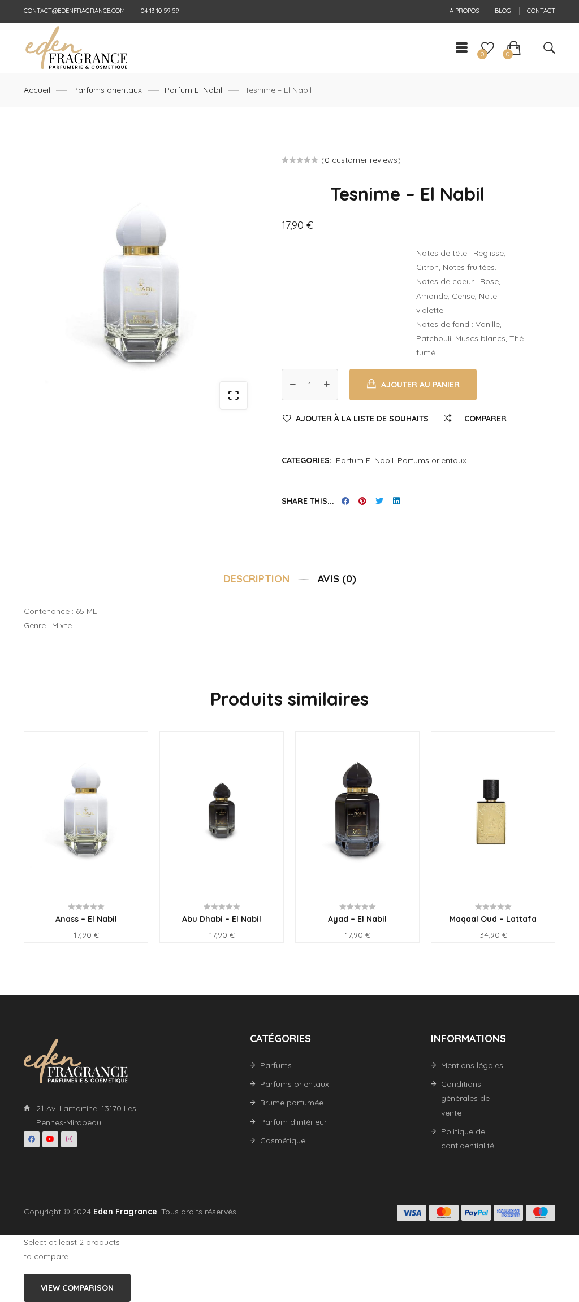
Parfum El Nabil (193, 90)
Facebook (32, 1139)
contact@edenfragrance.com (74, 11)
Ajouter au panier (420, 385)
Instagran (69, 1139)
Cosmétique (282, 1140)
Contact (541, 11)
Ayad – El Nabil (357, 919)
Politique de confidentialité (467, 1138)
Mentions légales (472, 1065)
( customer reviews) (361, 160)
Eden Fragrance (125, 1212)
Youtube (50, 1139)
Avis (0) (337, 578)
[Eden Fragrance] (76, 48)
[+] (326, 384)
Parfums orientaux (107, 90)
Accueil (37, 90)
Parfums (276, 1065)
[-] (292, 384)
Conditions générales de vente (465, 1098)
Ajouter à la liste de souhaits (362, 418)
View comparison (77, 1288)
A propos (464, 11)
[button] (233, 395)
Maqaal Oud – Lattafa (493, 919)
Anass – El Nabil (86, 919)
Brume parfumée (291, 1103)
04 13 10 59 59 (160, 11)
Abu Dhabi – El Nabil (221, 919)
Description (256, 578)
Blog (503, 11)
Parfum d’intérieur (293, 1122)
